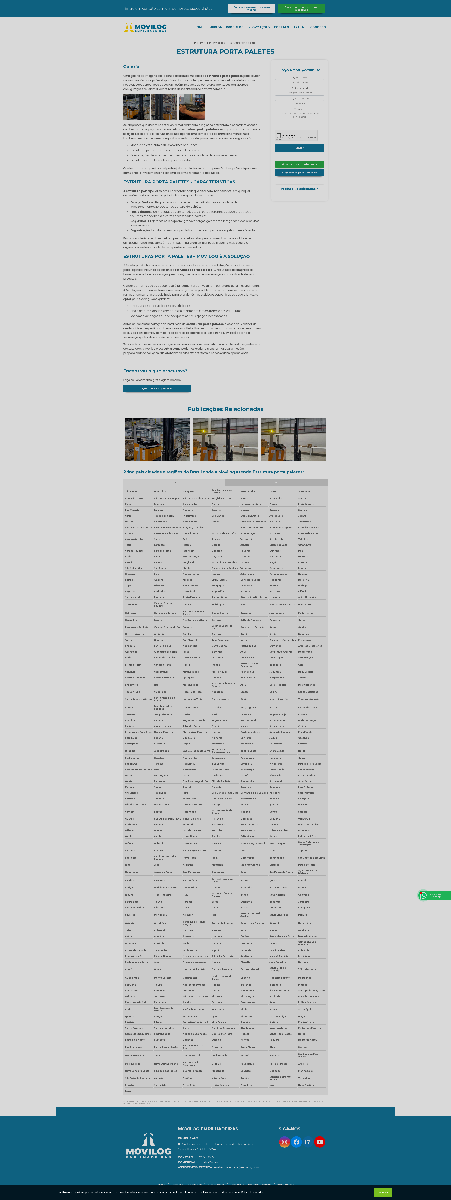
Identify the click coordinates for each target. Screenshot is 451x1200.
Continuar (383, 1192)
